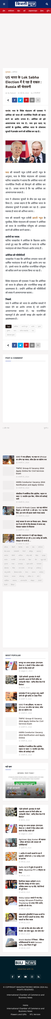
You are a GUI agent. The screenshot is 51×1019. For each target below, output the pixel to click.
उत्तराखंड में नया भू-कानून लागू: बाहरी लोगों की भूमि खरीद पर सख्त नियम (31, 694)
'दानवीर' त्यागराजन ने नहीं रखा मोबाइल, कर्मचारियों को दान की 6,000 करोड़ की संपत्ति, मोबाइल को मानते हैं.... (31, 538)
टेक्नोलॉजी (16, 551)
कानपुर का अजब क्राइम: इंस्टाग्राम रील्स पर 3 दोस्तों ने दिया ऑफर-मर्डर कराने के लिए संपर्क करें (31, 665)
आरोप (32, 326)
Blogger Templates (25, 1000)
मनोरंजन (11, 10)
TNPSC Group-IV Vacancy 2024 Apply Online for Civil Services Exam (30, 471)
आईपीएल (6, 580)
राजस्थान (39, 564)
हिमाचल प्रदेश (18, 572)
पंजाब (13, 564)
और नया (6, 428)
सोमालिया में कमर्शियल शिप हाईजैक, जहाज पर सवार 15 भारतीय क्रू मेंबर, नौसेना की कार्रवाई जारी (31, 496)
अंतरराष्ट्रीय (23, 580)
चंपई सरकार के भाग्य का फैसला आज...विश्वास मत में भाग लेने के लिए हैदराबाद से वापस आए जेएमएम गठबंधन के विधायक (31, 524)
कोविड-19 (30, 576)
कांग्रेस (6, 555)
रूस (33, 331)
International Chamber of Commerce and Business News (25, 996)
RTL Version (35, 1014)
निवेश (13, 568)
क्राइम (43, 555)
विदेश (36, 555)
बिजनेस (20, 547)
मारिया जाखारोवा (24, 331)
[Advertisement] (25, 38)
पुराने (45, 428)
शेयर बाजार (7, 551)
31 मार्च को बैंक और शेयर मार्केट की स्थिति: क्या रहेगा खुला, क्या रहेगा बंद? (31, 929)
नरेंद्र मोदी (29, 555)
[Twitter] (20, 100)
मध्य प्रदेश (21, 568)
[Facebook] (14, 100)
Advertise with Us (25, 969)
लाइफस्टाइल (33, 10)
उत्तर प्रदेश (22, 560)
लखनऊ (15, 580)
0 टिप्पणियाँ (36, 93)
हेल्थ (41, 10)
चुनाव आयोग (30, 564)
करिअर (6, 547)
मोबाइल (32, 580)
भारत (15, 331)
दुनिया (49, 10)
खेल (18, 10)
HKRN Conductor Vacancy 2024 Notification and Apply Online (30, 483)
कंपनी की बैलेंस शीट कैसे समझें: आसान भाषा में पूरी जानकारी (25, 786)
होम (4, 10)
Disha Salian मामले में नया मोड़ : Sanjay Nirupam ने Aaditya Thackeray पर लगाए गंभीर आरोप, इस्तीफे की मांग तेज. (31, 901)
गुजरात (6, 564)
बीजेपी (13, 555)
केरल (26, 572)
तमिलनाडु (21, 576)
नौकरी (13, 547)
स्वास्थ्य (33, 572)
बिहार (30, 560)
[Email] (32, 100)
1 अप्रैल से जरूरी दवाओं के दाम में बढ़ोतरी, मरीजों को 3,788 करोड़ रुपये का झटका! (31, 856)
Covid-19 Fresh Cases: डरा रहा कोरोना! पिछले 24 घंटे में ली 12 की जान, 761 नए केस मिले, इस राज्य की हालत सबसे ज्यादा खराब (31, 510)
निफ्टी (24, 551)
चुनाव (39, 326)
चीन (36, 560)
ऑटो (38, 576)
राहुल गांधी (43, 560)
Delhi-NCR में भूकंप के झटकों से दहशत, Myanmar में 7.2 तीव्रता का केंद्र (32, 870)
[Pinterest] (26, 100)
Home (25, 1005)
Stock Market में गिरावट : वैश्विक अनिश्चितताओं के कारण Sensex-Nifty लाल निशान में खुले (31, 942)
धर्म (24, 10)
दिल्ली (5, 585)
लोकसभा (6, 568)
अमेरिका (14, 72)
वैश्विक (12, 585)
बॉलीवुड (31, 551)
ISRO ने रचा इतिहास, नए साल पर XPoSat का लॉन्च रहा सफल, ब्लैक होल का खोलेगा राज (31, 458)
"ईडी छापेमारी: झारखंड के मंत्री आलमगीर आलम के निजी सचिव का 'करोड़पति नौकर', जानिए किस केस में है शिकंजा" (32, 680)
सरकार (14, 576)
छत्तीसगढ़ (38, 568)
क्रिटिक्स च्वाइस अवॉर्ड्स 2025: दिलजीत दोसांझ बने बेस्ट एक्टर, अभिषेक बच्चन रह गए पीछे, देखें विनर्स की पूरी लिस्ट (31, 885)
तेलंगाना (6, 576)
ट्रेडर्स (39, 580)
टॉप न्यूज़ (30, 568)
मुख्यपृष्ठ (7, 72)
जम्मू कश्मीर (7, 572)
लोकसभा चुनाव (10, 335)
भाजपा (5, 560)
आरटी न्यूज (25, 326)
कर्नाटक (41, 572)
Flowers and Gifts (19, 1014)
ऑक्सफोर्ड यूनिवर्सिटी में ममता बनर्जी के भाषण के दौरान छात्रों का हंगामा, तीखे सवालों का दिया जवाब (31, 917)
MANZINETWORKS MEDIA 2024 (30, 987)
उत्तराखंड (20, 564)
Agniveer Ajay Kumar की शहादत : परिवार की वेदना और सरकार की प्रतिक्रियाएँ (32, 842)
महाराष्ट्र (39, 551)
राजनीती (13, 560)
